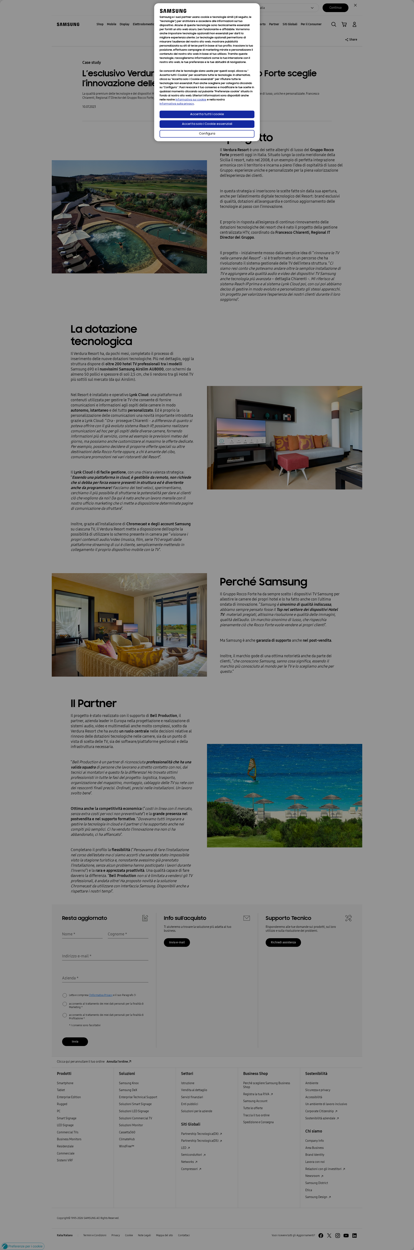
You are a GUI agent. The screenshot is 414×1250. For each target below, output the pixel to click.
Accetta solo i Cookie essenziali (207, 124)
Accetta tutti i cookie (207, 114)
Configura (207, 133)
